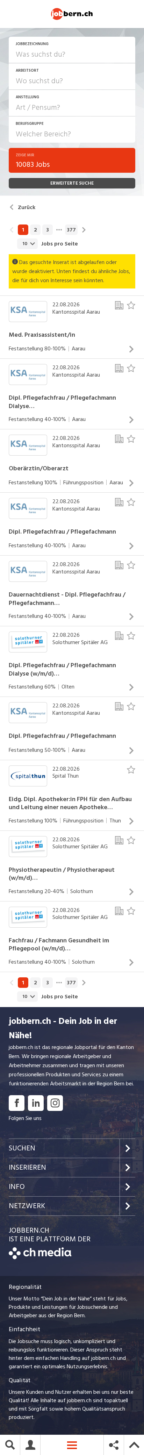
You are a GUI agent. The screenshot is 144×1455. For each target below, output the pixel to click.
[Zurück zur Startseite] (40, 1257)
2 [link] (35, 229)
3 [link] (47, 229)
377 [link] (71, 229)
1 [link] (23, 229)
